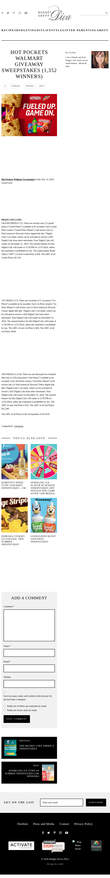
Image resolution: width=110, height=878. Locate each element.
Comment (9, 606)
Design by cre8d (55, 864)
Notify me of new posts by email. (22, 710)
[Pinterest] (14, 13)
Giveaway (18, 426)
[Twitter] (7, 13)
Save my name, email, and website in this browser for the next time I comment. (28, 698)
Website (7, 677)
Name (7, 646)
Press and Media (43, 824)
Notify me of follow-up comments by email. (27, 706)
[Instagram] (19, 13)
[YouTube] (26, 13)
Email (7, 661)
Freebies (22, 824)
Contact (64, 824)
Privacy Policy (83, 824)
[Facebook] (2, 13)
